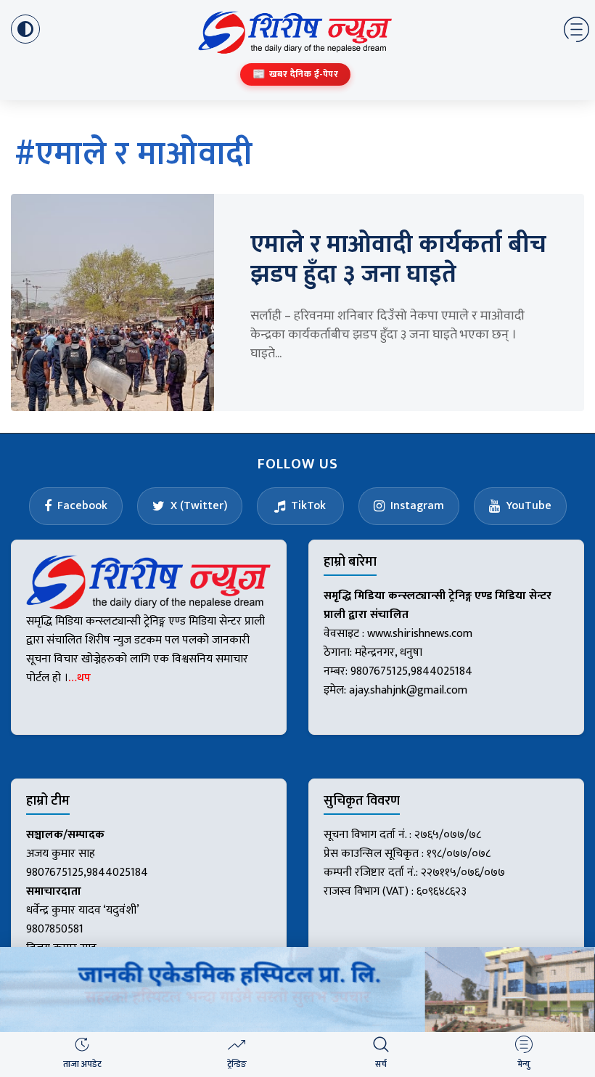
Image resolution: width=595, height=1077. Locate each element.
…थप (79, 678)
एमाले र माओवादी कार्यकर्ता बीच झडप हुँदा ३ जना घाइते (398, 259)
